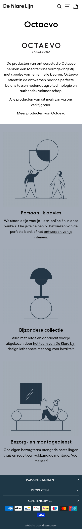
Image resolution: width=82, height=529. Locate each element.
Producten (40, 490)
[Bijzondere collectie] (41, 286)
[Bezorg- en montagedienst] (41, 398)
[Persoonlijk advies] (41, 169)
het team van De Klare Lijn (54, 343)
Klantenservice (40, 501)
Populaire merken (40, 480)
